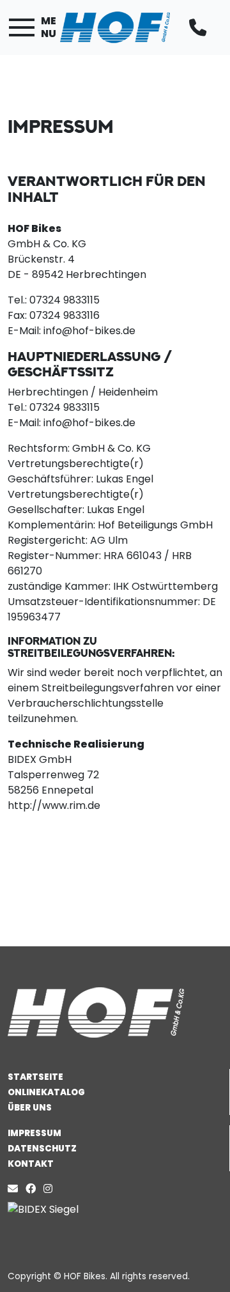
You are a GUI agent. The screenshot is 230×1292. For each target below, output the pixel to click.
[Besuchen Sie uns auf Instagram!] (50, 1188)
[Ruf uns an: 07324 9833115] (200, 27)
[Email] (15, 1188)
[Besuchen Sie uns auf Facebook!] (34, 1188)
